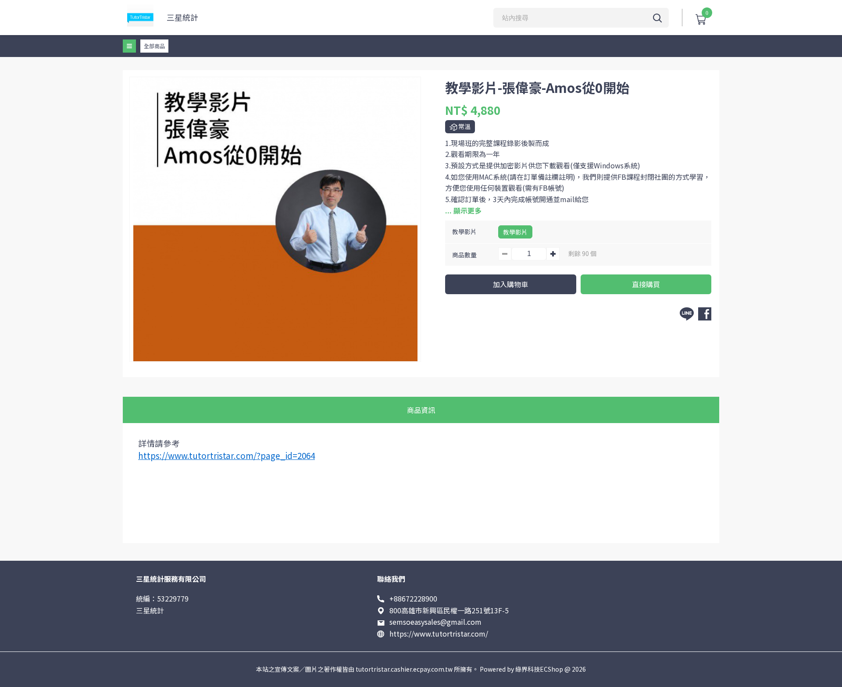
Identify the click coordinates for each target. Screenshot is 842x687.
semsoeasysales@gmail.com (435, 621)
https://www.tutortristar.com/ (438, 633)
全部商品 (154, 46)
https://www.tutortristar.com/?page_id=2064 (226, 455)
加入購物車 (510, 284)
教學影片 (515, 232)
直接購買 (646, 284)
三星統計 (182, 17)
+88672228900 (413, 598)
